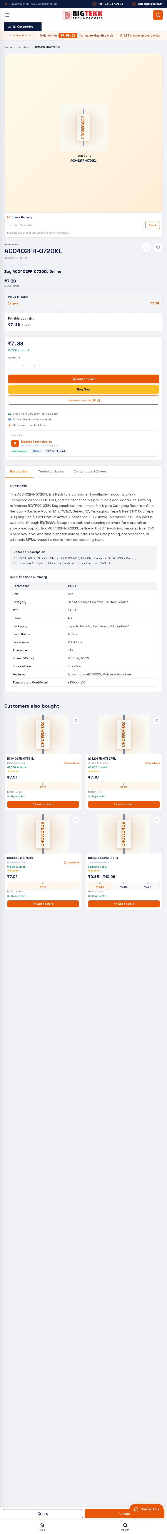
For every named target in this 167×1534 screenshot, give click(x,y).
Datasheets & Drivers (90, 471)
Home (8, 47)
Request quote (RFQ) (83, 400)
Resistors (23, 47)
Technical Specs (51, 471)
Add (127, 1514)
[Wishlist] (158, 247)
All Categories (23, 26)
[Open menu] (7, 15)
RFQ (45, 1514)
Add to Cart (86, 379)
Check (153, 225)
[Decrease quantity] (13, 366)
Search (125, 1529)
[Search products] (158, 15)
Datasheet (73, 763)
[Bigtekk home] (83, 15)
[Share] (146, 247)
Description (19, 471)
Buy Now (83, 389)
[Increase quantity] (35, 366)
